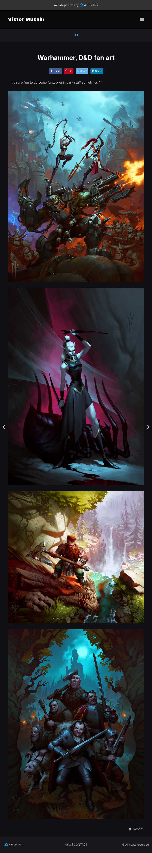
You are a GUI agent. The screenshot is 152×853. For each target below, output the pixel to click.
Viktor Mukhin (26, 19)
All (76, 35)
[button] (135, 829)
